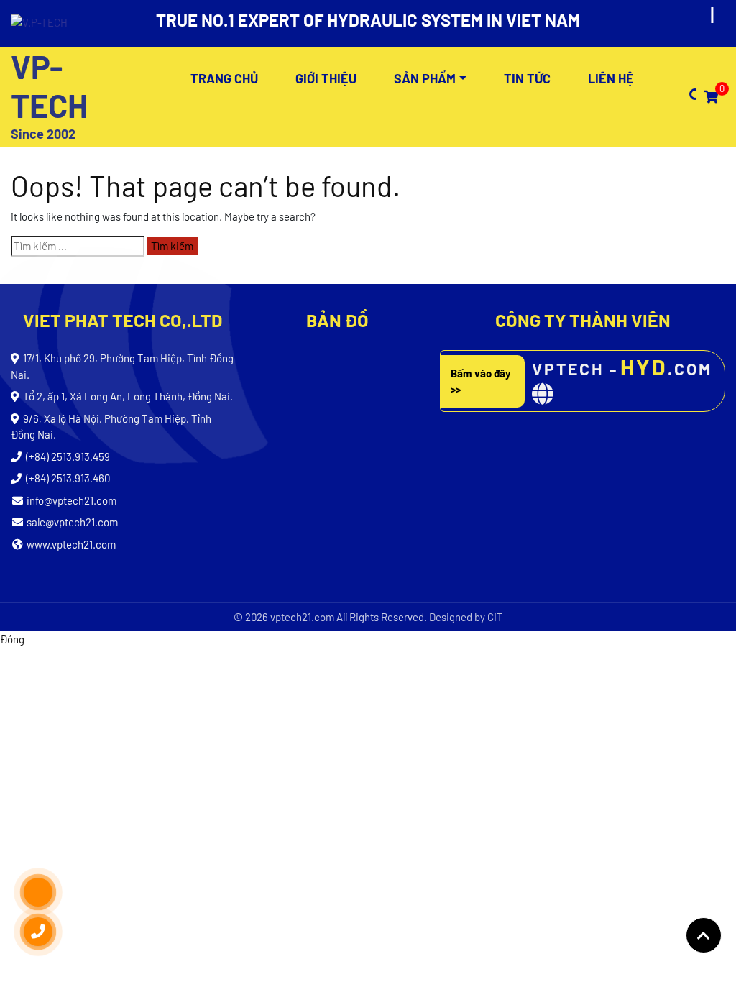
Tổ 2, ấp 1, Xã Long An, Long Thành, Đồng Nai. (128, 396)
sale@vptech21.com (72, 521)
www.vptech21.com (71, 544)
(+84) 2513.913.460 (68, 478)
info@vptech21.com (71, 500)
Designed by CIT (466, 616)
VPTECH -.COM (622, 367)
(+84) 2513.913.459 (68, 456)
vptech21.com (302, 616)
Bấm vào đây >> (481, 381)
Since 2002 (43, 134)
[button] (689, 96)
